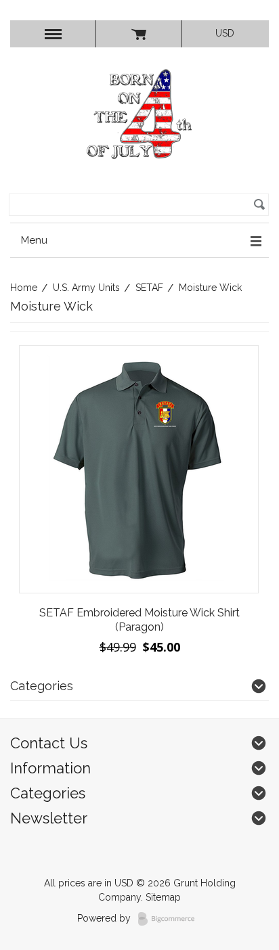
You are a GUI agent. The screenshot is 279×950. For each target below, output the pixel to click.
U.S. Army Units (86, 287)
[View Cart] (138, 33)
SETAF (149, 287)
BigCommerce (170, 918)
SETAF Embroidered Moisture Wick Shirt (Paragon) (139, 619)
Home (23, 287)
